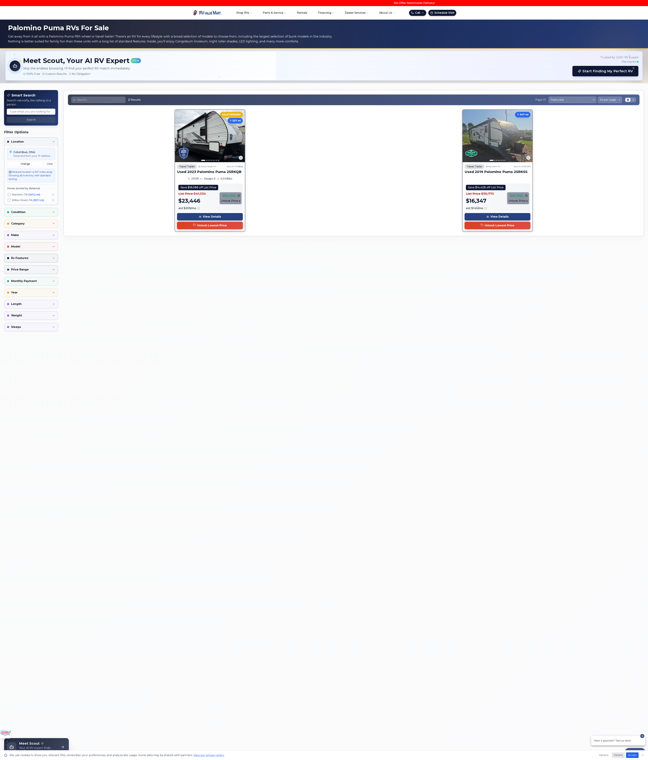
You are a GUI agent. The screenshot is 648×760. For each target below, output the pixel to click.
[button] (324, 66)
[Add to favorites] (241, 158)
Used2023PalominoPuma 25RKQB (209, 172)
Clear (50, 163)
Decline (618, 755)
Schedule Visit (444, 12)
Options (603, 755)
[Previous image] (179, 136)
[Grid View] (627, 100)
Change (25, 163)
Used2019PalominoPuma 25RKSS (496, 172)
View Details (212, 216)
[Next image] (240, 136)
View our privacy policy (208, 755)
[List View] (633, 100)
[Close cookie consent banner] (642, 755)
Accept (632, 755)
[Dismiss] (7, 741)
